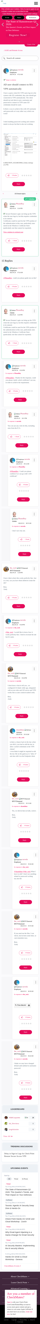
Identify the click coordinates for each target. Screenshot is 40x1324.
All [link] (9, 1179)
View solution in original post (13, 232)
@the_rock (9, 632)
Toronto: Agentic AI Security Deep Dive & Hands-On (19, 1206)
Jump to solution (11, 80)
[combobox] (20, 58)
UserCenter (20, 1322)
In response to (13, 373)
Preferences (32, 17)
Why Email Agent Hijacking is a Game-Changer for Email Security (19, 1233)
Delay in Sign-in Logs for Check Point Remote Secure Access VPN (19, 1154)
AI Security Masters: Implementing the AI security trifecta (20, 1247)
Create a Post (31, 44)
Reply (18, 184)
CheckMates (12, 1266)
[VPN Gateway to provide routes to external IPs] (3, 193)
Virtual (8, 1184)
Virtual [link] (16, 1179)
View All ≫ (8, 1136)
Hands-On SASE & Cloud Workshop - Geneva (16, 1258)
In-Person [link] (25, 1179)
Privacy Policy (33, 11)
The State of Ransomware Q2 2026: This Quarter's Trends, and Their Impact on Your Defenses (19, 1192)
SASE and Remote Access (14, 50)
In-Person (9, 1200)
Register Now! (18, 35)
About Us (32, 1320)
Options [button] (35, 50)
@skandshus (18, 871)
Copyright (14, 1320)
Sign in (9, 1302)
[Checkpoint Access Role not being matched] (36, 193)
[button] (7, 18)
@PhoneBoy (7, 278)
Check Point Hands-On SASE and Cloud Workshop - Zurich (19, 1220)
